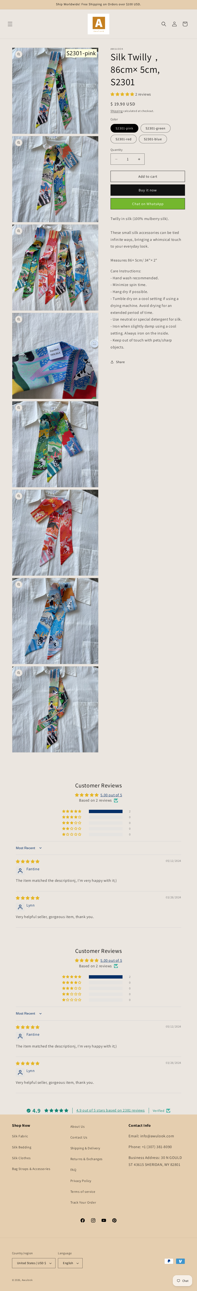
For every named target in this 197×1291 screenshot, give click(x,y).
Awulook (27, 1280)
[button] (10, 24)
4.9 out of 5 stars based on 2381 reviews (110, 1110)
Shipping (117, 111)
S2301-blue (153, 139)
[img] (28, 861)
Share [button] (120, 362)
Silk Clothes (21, 1158)
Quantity (117, 150)
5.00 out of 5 (111, 795)
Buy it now (148, 190)
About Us (77, 1126)
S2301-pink (124, 128)
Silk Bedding (21, 1147)
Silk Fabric (20, 1136)
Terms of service (82, 1191)
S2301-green (156, 128)
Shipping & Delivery (85, 1148)
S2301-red (124, 139)
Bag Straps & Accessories (31, 1169)
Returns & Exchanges (86, 1159)
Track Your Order (83, 1202)
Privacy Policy (80, 1181)
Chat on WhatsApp (148, 203)
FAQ (73, 1170)
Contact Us (78, 1137)
